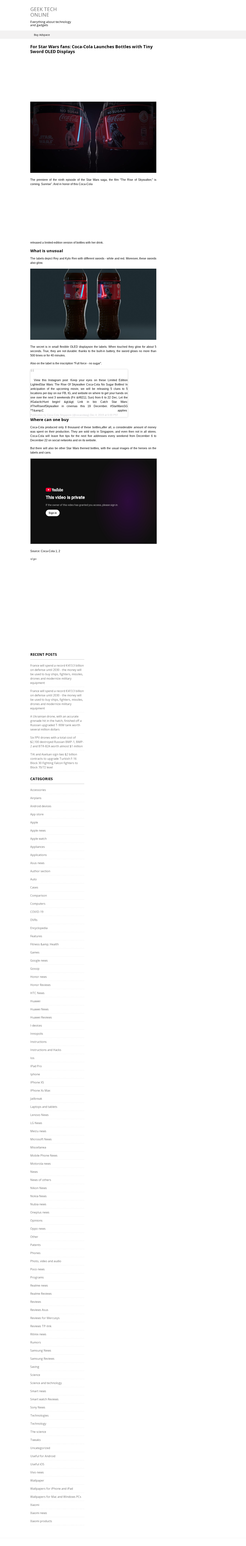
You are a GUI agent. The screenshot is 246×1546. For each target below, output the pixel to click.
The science (38, 1432)
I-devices (36, 1025)
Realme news (39, 1285)
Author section (40, 871)
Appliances (37, 847)
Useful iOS (37, 1464)
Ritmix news (38, 1334)
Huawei (35, 1001)
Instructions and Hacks (45, 1050)
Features (36, 936)
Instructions (38, 1042)
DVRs (33, 920)
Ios (32, 1058)
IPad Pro (36, 1066)
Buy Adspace (42, 34)
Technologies (39, 1415)
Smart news (38, 1391)
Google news (39, 960)
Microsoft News (41, 1139)
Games (34, 952)
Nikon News (38, 1188)
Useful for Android (42, 1456)
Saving (34, 1367)
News (34, 1172)
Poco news (37, 1269)
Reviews (35, 1302)
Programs (37, 1277)
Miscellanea (38, 1147)
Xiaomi (34, 1505)
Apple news (38, 830)
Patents (35, 1245)
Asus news (37, 863)
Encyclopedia (39, 928)
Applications (38, 855)
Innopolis (36, 1034)
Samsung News (40, 1350)
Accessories (38, 790)
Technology (38, 1424)
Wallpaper (37, 1480)
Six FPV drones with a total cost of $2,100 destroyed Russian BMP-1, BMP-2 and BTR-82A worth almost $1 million (57, 742)
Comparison (38, 895)
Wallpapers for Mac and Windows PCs (55, 1497)
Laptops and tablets (43, 1107)
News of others (40, 1180)
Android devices (40, 806)
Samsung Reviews (42, 1359)
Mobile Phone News (43, 1155)
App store (37, 814)
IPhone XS (37, 1082)
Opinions (36, 1220)
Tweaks (35, 1440)
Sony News (37, 1407)
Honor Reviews (40, 985)
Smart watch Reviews (44, 1399)
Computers (37, 904)
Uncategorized (40, 1448)
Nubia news (38, 1204)
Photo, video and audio (45, 1261)
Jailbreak (36, 1099)
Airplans (35, 798)
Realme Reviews (41, 1294)
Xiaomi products (41, 1521)
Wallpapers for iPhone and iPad (51, 1489)
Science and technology (46, 1383)
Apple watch (38, 839)
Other (34, 1237)
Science (35, 1375)
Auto (33, 879)
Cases (34, 887)
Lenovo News (39, 1115)
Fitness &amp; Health (44, 944)
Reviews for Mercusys (45, 1318)
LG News (36, 1123)
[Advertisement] (60, 79)
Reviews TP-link (41, 1326)
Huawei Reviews (41, 1017)
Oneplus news (39, 1212)
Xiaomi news (38, 1513)
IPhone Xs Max (40, 1090)
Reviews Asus (39, 1310)
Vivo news (37, 1472)
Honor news (38, 977)
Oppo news (38, 1229)
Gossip (34, 969)
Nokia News (38, 1196)
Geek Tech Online (43, 12)
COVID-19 (36, 912)
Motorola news (40, 1164)
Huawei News (39, 1009)
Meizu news (38, 1131)
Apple (34, 822)
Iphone (35, 1074)
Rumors (35, 1342)
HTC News (37, 993)
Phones (35, 1253)
